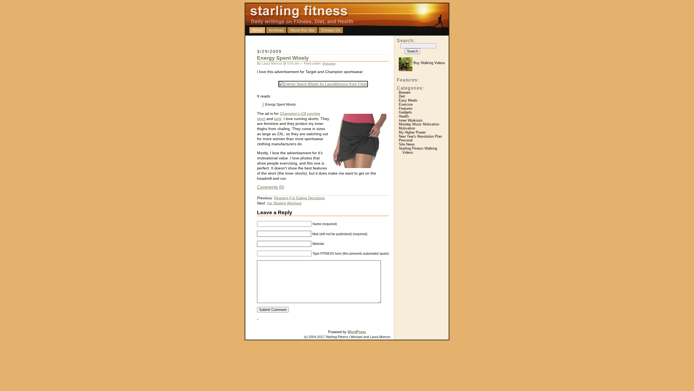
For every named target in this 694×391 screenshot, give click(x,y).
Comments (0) (270, 187)
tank (277, 118)
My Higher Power (412, 132)
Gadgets (405, 112)
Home (257, 30)
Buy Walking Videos (428, 63)
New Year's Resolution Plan (420, 136)
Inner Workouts (411, 120)
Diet (402, 96)
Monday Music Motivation (419, 124)
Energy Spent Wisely (283, 58)
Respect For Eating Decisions (299, 198)
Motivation (407, 128)
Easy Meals (408, 100)
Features (406, 108)
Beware (404, 92)
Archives (276, 30)
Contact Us (330, 30)
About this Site (302, 30)
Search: (406, 40)
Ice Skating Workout (284, 203)
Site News (407, 144)
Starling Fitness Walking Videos (418, 150)
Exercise (406, 104)
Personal (406, 140)
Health (404, 116)
